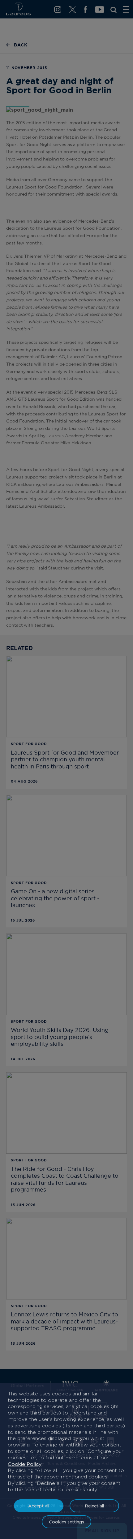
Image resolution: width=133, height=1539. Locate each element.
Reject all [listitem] (94, 1505)
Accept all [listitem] (38, 1505)
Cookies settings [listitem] (66, 1521)
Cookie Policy (24, 1464)
